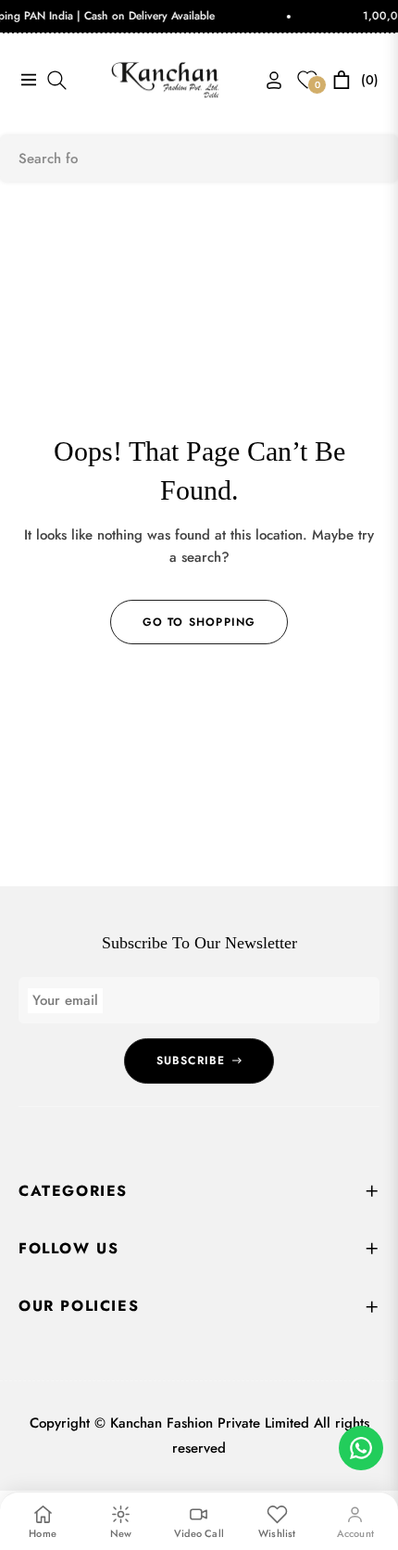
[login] (266, 80)
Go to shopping (199, 622)
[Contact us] (361, 1448)
